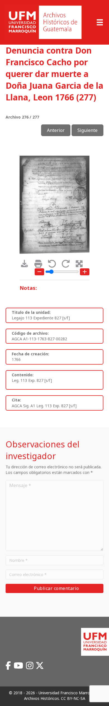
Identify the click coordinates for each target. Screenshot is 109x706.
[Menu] (100, 22)
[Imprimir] (40, 265)
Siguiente (87, 130)
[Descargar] (26, 265)
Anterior (56, 130)
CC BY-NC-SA (73, 698)
